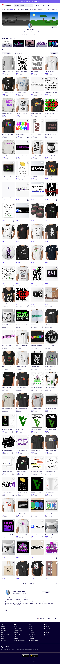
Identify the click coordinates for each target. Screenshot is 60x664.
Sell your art (17, 634)
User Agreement (4, 649)
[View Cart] (56, 5)
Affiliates (16, 632)
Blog (2, 632)
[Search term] (31, 5)
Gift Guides (3, 626)
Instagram (48, 626)
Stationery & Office (54, 9)
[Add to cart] (42, 74)
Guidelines (31, 632)
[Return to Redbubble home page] (7, 5)
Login (2, 636)
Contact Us (31, 638)
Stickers (15, 9)
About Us (16, 626)
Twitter (47, 630)
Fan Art (3, 628)
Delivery (31, 626)
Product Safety (32, 634)
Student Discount (5, 634)
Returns (30, 628)
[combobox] (23, 5)
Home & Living (32, 9)
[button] (30, 1)
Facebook (48, 628)
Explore (3, 9)
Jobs (15, 636)
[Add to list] (13, 57)
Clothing (9, 9)
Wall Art (27, 9)
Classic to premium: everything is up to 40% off (30, 1)
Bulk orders (3, 640)
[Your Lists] (53, 5)
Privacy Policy (11, 649)
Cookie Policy (35, 649)
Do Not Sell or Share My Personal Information (23, 649)
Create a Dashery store (19, 640)
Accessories (46, 9)
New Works (3, 630)
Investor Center (17, 628)
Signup (2, 638)
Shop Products (25, 34)
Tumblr (47, 632)
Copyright (31, 636)
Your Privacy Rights (33, 640)
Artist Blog (16, 638)
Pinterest (48, 634)
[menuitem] (3, 9)
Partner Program (18, 630)
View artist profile (37, 31)
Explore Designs (34, 34)
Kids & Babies (40, 9)
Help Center (31, 630)
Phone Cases (21, 9)
